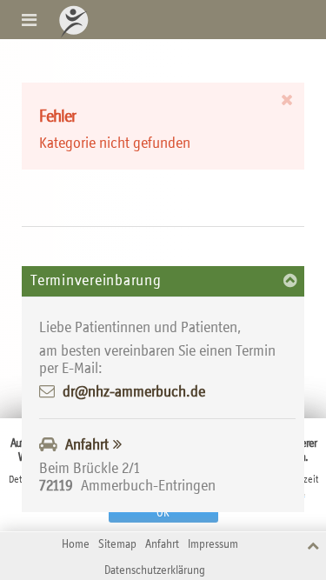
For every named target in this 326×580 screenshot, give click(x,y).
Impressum (213, 544)
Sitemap (117, 544)
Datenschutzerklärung (154, 571)
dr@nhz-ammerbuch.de (134, 392)
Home (76, 544)
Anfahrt (87, 445)
